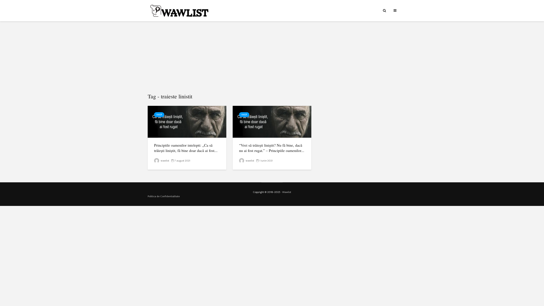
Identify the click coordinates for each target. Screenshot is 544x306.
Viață (159, 114)
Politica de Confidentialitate (164, 196)
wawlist (164, 160)
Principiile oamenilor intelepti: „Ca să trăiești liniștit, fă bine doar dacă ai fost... (186, 148)
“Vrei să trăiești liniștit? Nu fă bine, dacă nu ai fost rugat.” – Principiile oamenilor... (271, 148)
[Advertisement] (272, 57)
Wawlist (286, 192)
